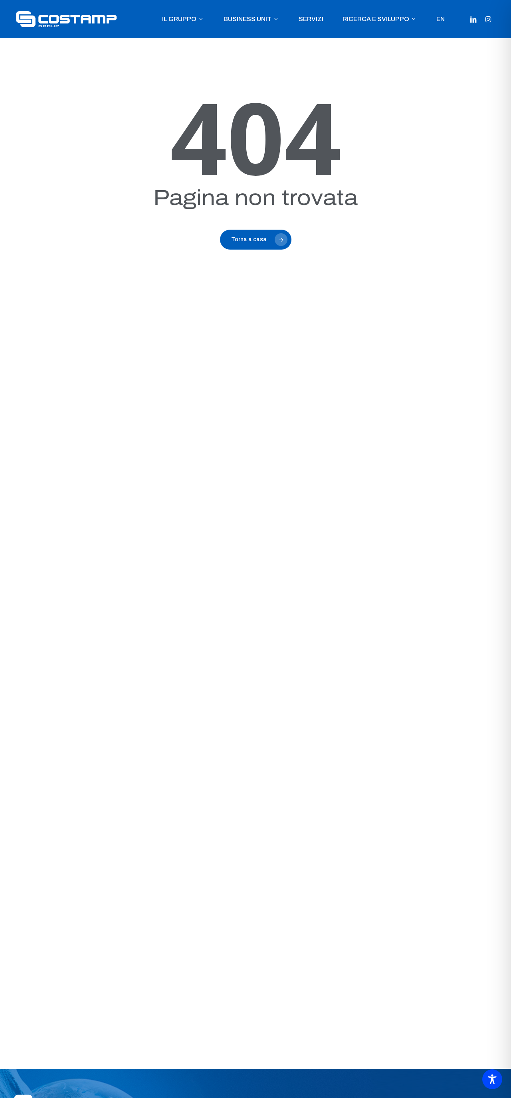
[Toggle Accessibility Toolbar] (492, 1079)
